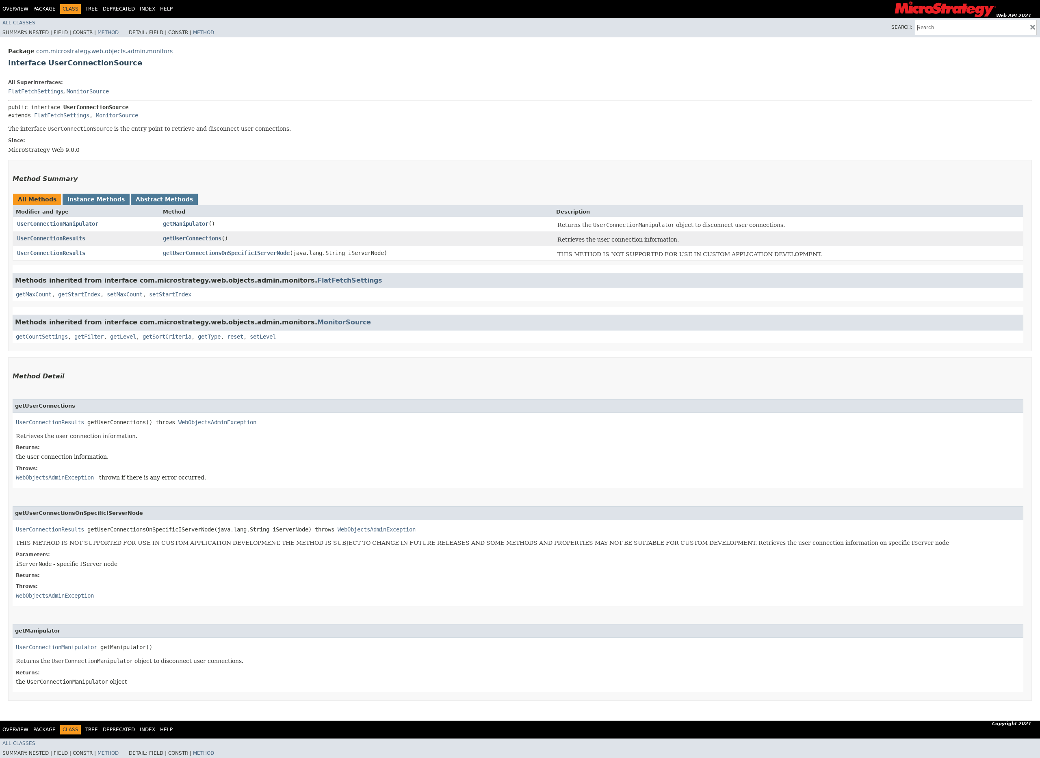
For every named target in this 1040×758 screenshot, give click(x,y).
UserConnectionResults (51, 238)
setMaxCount (125, 294)
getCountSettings (42, 336)
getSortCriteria (167, 336)
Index (147, 9)
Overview (15, 9)
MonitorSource (88, 91)
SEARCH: (901, 27)
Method (108, 32)
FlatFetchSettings (35, 91)
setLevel (263, 336)
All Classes (18, 23)
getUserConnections (192, 238)
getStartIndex (79, 294)
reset (235, 336)
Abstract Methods (164, 199)
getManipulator (185, 223)
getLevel (123, 336)
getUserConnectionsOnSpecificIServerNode (226, 253)
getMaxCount (34, 294)
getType (209, 336)
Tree (91, 9)
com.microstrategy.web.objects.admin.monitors (104, 51)
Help (166, 9)
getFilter (89, 336)
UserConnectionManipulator (57, 223)
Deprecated (119, 9)
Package (44, 9)
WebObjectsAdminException (217, 422)
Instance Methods (96, 199)
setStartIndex (170, 294)
